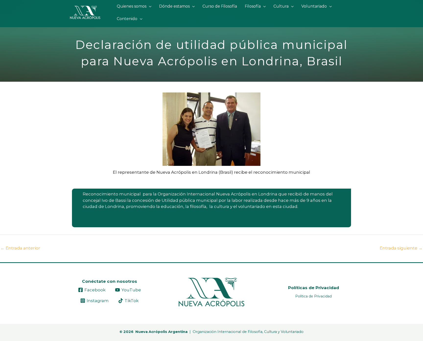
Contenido (127, 18)
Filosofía (253, 6)
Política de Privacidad (313, 296)
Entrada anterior (20, 248)
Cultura (281, 6)
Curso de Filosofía (219, 6)
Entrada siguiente (401, 248)
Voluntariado (314, 6)
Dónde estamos (174, 6)
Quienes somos (131, 6)
